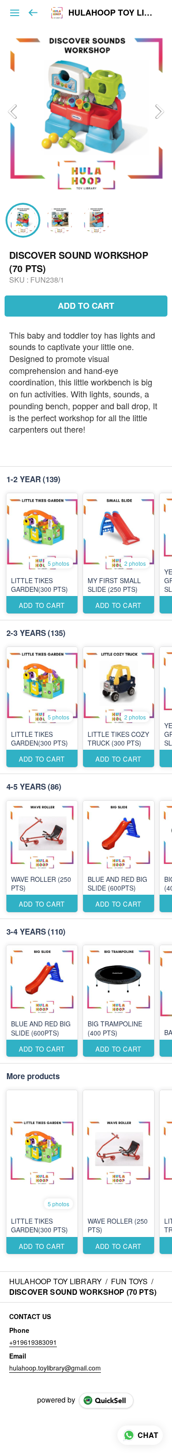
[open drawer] (14, 13)
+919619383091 (33, 1342)
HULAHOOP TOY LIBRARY (113, 12)
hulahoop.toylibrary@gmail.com (55, 1367)
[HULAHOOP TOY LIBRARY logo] (57, 13)
